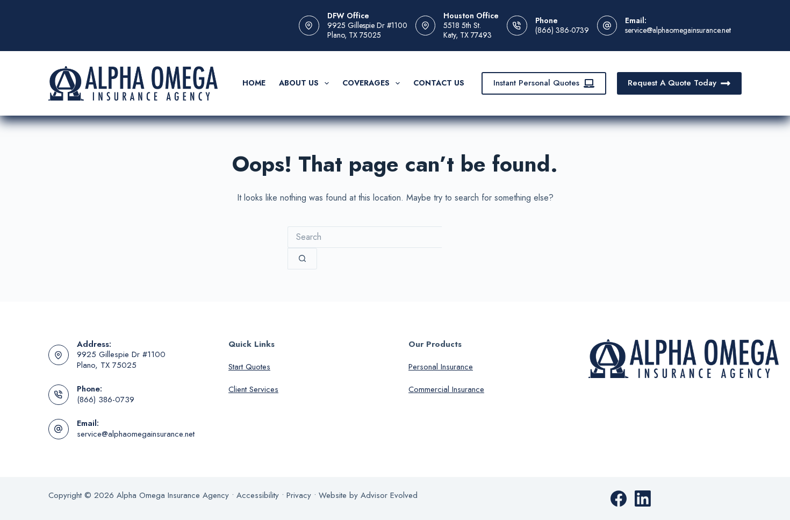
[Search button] (302, 258)
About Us (299, 82)
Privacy (298, 495)
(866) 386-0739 (562, 30)
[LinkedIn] (643, 498)
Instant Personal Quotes (536, 83)
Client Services (253, 389)
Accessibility (257, 495)
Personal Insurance (440, 367)
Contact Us (438, 82)
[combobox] (365, 237)
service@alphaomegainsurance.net (678, 30)
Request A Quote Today (672, 83)
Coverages (366, 82)
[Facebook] (619, 498)
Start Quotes (249, 367)
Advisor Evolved (389, 495)
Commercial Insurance (446, 389)
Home (253, 82)
